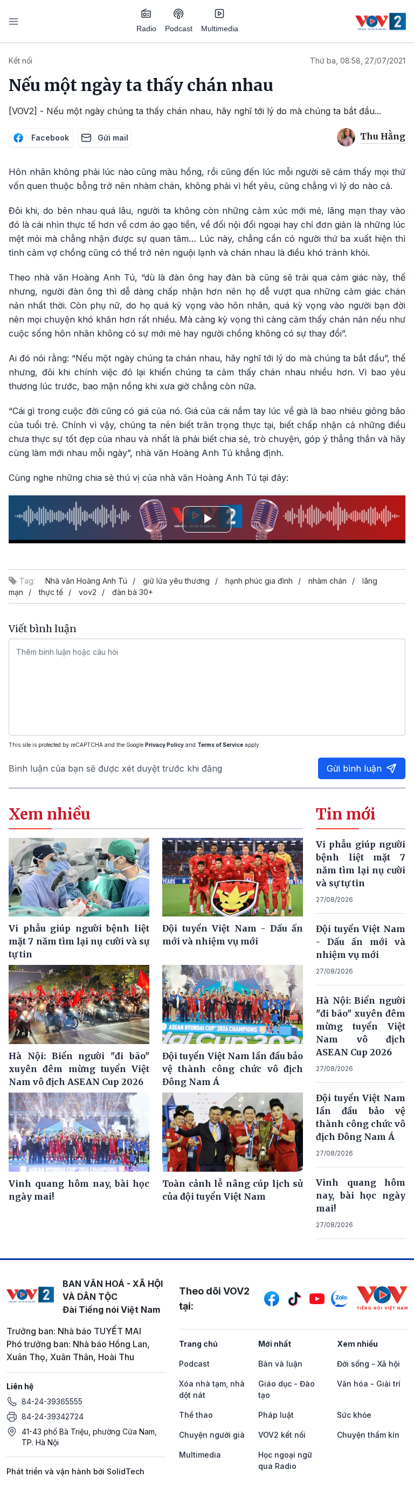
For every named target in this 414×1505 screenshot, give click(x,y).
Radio (146, 28)
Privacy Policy (164, 744)
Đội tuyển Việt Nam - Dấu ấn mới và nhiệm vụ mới (360, 941)
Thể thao (196, 1414)
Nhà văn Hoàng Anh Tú (86, 580)
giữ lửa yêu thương (176, 580)
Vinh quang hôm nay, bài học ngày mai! (360, 1195)
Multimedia (219, 28)
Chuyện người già (212, 1434)
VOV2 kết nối (282, 1434)
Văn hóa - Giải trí (369, 1383)
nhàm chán (327, 580)
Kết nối (20, 60)
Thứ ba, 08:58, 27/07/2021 (357, 60)
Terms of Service (220, 744)
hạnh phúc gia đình (259, 580)
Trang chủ (198, 1343)
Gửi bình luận (354, 768)
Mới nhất (274, 1343)
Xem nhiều (357, 1343)
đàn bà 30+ (132, 592)
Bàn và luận (280, 1363)
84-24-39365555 (52, 1401)
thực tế (51, 592)
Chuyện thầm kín (368, 1434)
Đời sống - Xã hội (368, 1363)
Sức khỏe (354, 1414)
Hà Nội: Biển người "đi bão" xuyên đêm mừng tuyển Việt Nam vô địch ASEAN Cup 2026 (360, 1026)
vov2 (87, 592)
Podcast (178, 28)
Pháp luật (276, 1414)
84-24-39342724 (53, 1416)
